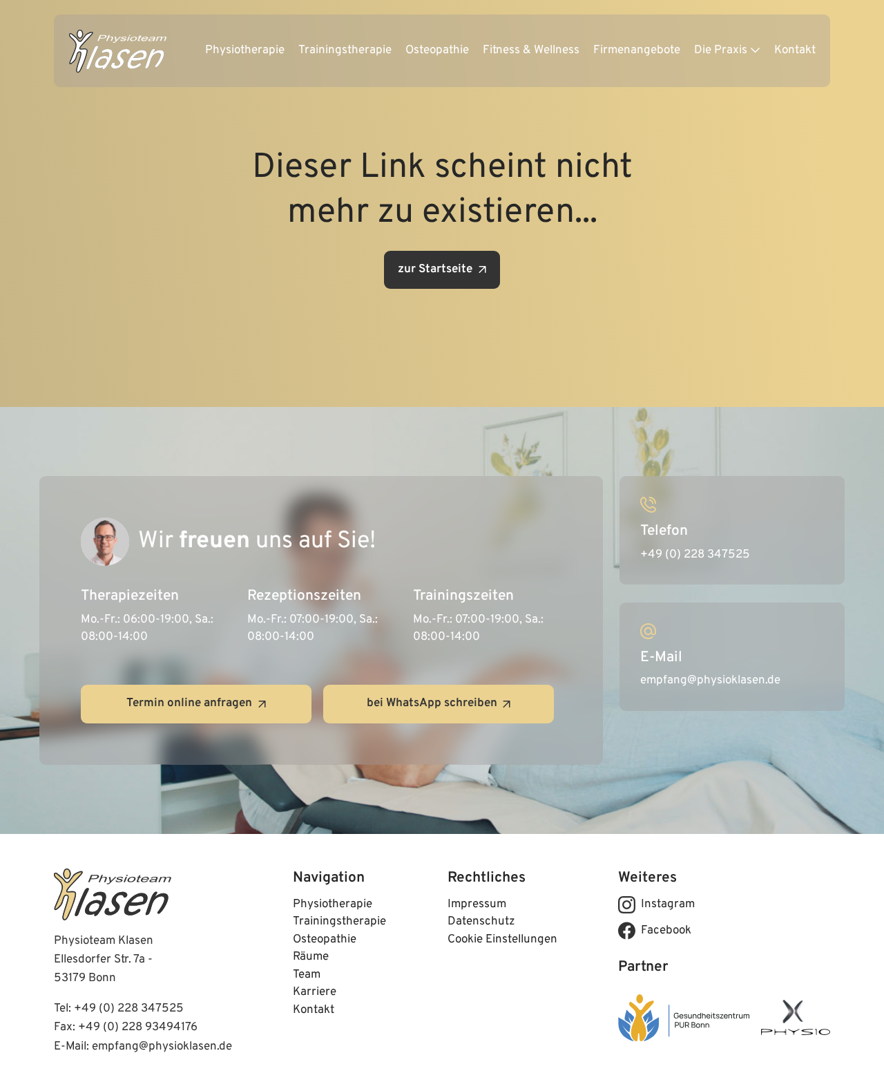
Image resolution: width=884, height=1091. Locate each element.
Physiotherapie (245, 50)
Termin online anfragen (189, 703)
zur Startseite (435, 269)
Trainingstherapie (345, 50)
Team (306, 975)
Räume (311, 957)
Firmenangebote (636, 50)
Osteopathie (437, 50)
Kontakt (795, 50)
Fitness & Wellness (531, 50)
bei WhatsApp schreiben (432, 703)
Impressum (477, 904)
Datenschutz (481, 921)
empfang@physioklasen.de (162, 1046)
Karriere (314, 992)
